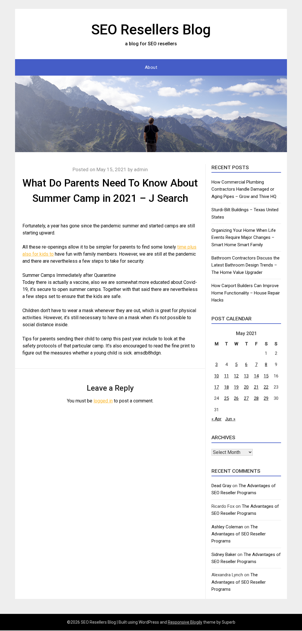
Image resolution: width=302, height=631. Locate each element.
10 (216, 376)
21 (256, 387)
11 (226, 376)
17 (216, 387)
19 (236, 387)
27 (246, 398)
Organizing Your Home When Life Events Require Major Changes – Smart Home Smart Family (243, 237)
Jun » (230, 419)
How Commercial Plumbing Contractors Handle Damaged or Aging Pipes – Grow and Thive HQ (243, 189)
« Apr (216, 419)
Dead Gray (221, 485)
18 (226, 387)
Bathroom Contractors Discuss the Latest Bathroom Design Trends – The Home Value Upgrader (245, 265)
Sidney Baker (223, 554)
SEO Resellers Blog (151, 29)
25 (226, 398)
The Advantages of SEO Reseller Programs (238, 534)
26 (236, 398)
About (151, 67)
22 (266, 387)
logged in (103, 401)
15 (266, 376)
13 (246, 376)
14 (256, 376)
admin (141, 169)
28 (256, 398)
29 (266, 398)
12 (236, 376)
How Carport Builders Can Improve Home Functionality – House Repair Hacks (245, 293)
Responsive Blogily (185, 622)
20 (246, 387)
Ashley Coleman (227, 527)
